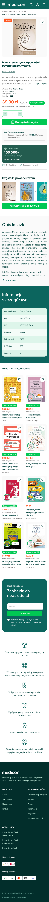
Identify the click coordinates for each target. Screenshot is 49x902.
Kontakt (5, 809)
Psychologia (22, 11)
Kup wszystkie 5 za (24, 205)
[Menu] (3, 4)
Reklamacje (32, 809)
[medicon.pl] (17, 4)
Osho (4, 421)
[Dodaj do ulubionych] (42, 21)
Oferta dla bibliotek (9, 848)
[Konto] (37, 4)
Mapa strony (7, 804)
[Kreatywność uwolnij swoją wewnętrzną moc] (12, 390)
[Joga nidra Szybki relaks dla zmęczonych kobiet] (36, 536)
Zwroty (30, 804)
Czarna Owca (18, 89)
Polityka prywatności (36, 818)
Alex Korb (5, 472)
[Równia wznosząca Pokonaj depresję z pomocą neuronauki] (12, 439)
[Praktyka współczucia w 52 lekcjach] (36, 438)
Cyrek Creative (21, 898)
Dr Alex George (31, 518)
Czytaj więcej (40, 83)
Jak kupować (7, 799)
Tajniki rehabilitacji (10, 515)
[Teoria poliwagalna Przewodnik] (36, 390)
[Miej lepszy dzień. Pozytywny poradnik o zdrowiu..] (36, 490)
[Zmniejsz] (5, 114)
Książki (12, 11)
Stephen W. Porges (32, 421)
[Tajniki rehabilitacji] (12, 489)
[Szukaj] (31, 4)
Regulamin (32, 813)
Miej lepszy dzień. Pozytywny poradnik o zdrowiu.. (35, 512)
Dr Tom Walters (7, 518)
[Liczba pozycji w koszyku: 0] (44, 4)
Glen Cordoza (17, 518)
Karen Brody (30, 567)
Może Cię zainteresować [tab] (16, 368)
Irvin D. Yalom (8, 71)
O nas (4, 794)
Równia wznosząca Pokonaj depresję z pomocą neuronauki (10, 466)
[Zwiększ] (20, 114)
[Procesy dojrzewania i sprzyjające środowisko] (12, 537)
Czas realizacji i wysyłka (37, 794)
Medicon (5, 11)
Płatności (31, 799)
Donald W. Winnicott (9, 567)
